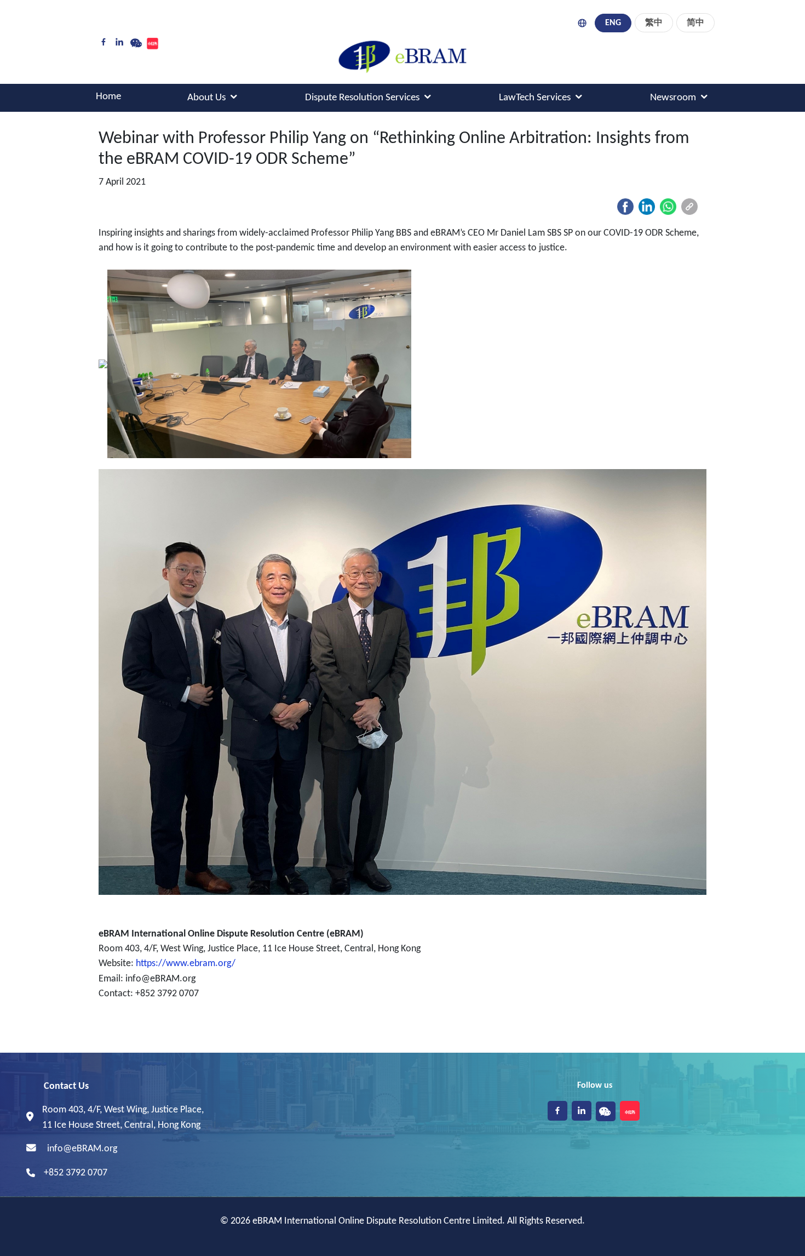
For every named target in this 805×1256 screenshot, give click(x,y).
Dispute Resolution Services (362, 98)
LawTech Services (535, 98)
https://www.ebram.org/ (185, 963)
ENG (613, 23)
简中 (695, 23)
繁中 (654, 23)
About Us (206, 98)
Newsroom (673, 98)
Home (108, 97)
